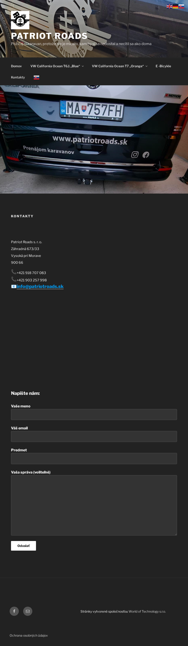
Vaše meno (20, 406)
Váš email (19, 428)
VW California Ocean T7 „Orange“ (118, 66)
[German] (176, 6)
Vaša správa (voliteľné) (30, 472)
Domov (16, 66)
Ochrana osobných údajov (29, 635)
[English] (170, 6)
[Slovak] (37, 77)
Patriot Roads (49, 36)
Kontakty (18, 77)
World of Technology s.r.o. (147, 611)
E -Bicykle (163, 66)
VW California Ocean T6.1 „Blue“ (55, 66)
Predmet (19, 450)
